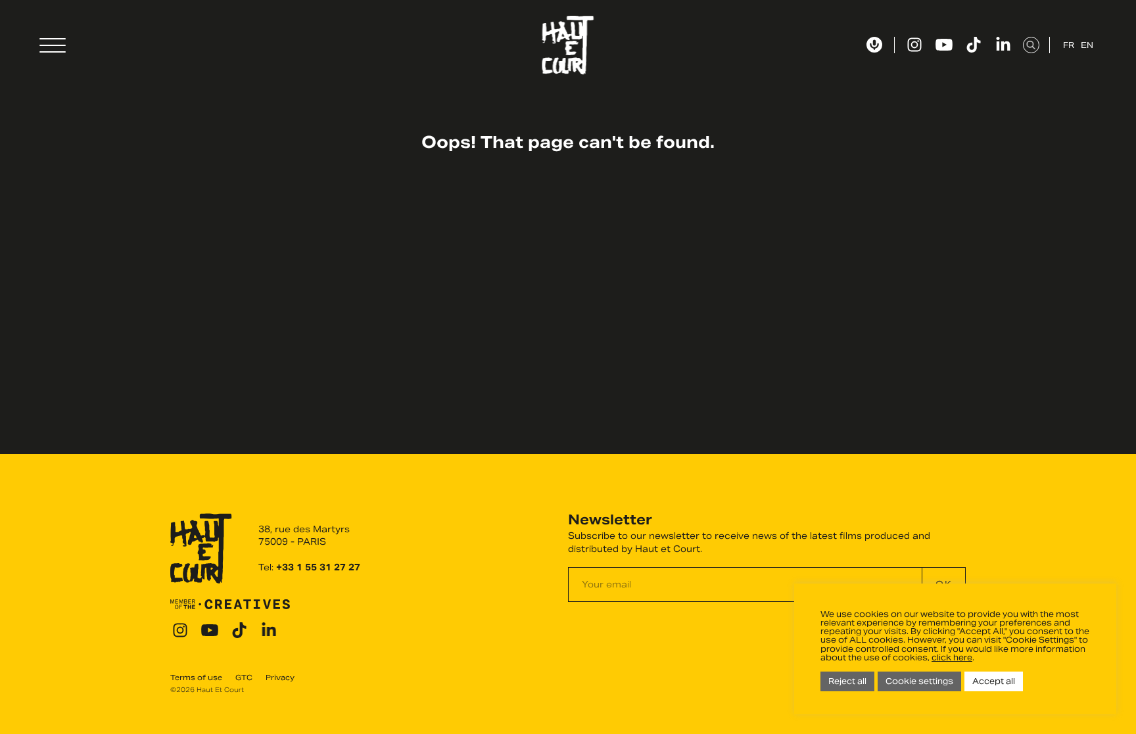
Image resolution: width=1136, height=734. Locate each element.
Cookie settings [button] (919, 681)
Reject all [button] (847, 681)
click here (952, 657)
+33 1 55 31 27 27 (318, 567)
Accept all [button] (993, 681)
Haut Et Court (568, 45)
